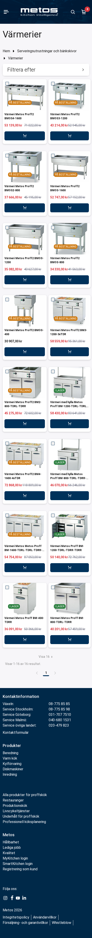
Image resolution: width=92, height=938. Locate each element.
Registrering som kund (20, 869)
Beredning (10, 753)
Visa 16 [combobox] (44, 656)
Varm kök (10, 758)
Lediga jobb (12, 847)
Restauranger (13, 800)
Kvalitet (9, 853)
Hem (6, 51)
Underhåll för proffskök (21, 816)
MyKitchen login (15, 858)
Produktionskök (15, 805)
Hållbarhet (11, 842)
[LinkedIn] (24, 898)
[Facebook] (11, 898)
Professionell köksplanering (24, 822)
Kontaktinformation (21, 696)
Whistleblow (61, 923)
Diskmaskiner (13, 769)
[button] (46, 70)
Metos (9, 834)
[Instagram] (5, 898)
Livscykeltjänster (16, 811)
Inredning (10, 774)
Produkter (12, 745)
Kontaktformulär (16, 732)
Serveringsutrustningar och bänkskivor (47, 51)
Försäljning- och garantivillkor (25, 923)
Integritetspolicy (16, 917)
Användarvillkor (44, 917)
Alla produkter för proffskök (25, 795)
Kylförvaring (12, 764)
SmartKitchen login (18, 864)
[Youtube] (18, 898)
